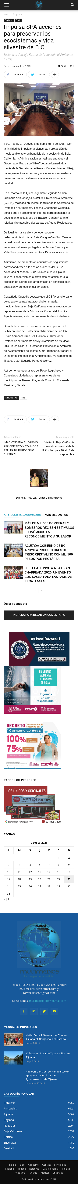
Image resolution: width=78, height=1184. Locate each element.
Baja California (50, 1168)
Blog (22, 1164)
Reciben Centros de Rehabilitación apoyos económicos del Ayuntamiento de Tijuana (47, 1075)
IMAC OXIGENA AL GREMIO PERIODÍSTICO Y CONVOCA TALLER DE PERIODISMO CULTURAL (21, 448)
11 (19, 872)
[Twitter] (44, 1011)
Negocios (20, 1172)
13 (39, 872)
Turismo (32, 1172)
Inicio (6, 14)
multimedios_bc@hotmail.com (47, 1001)
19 (30, 879)
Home (12, 1164)
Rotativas (34, 1168)
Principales (60, 1164)
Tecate (18, 20)
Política (66, 1168)
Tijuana (22, 1168)
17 (8, 879)
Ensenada (58, 1172)
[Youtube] (54, 1011)
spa (23, 397)
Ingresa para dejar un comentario (39, 614)
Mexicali (45, 1172)
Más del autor (56, 515)
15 (58, 872)
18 (19, 879)
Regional (17, 14)
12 (30, 872)
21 (48, 879)
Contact (46, 1164)
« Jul (6, 899)
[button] (72, 5)
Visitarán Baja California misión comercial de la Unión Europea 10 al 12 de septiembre (58, 448)
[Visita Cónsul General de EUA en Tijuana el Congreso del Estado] (13, 1039)
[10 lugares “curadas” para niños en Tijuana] (13, 1058)
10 (8, 872)
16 (68, 872)
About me (33, 1164)
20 (39, 879)
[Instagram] (34, 1011)
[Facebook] (23, 1011)
